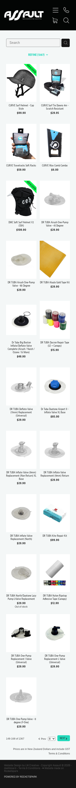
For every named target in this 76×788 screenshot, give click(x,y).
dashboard (10, 768)
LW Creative (32, 765)
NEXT (63, 738)
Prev (42, 738)
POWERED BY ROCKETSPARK (20, 776)
